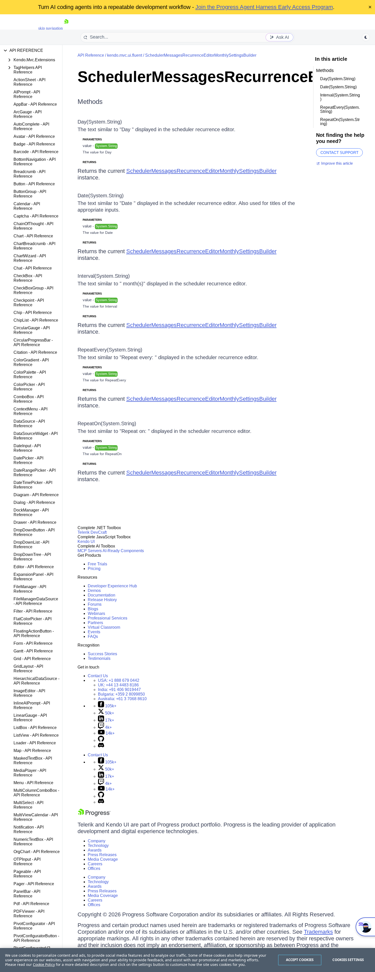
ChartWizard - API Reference (30, 258)
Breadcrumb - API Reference (29, 173)
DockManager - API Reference (31, 512)
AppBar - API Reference (35, 104)
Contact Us (98, 676)
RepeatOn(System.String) (107, 423)
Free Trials (97, 564)
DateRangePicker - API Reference (35, 472)
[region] (187, 960)
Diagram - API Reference (36, 495)
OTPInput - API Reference (27, 861)
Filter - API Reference (33, 611)
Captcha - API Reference (36, 216)
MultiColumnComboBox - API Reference (36, 792)
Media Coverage (103, 859)
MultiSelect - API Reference (28, 804)
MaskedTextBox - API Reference (33, 760)
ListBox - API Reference (35, 727)
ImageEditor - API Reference (29, 693)
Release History (102, 600)
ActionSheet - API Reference (29, 82)
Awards (95, 850)
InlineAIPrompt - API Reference (32, 705)
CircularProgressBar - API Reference (33, 342)
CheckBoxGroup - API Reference (33, 290)
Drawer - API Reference (35, 522)
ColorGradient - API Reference (31, 362)
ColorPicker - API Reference (29, 386)
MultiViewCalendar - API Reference (36, 817)
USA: (118, 680)
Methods (90, 101)
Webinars (96, 613)
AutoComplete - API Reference (31, 126)
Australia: (122, 699)
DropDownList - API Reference (31, 544)
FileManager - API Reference (30, 589)
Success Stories (102, 654)
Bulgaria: (121, 694)
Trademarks (318, 932)
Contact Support (339, 152)
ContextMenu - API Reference (30, 411)
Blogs (93, 609)
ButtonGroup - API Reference (30, 193)
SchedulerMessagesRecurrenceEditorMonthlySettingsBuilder (200, 55)
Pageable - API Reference (27, 873)
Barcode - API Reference (36, 152)
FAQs (93, 636)
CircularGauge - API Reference (32, 330)
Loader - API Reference (35, 743)
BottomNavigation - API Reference (35, 161)
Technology (98, 845)
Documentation (101, 595)
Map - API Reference (32, 750)
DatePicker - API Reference (28, 460)
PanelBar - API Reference (27, 893)
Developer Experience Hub (112, 586)
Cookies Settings (348, 959)
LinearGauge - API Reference (30, 717)
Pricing (94, 568)
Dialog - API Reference (34, 502)
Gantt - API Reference (33, 651)
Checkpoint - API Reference (29, 302)
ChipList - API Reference (36, 320)
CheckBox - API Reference (28, 278)
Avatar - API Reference (34, 136)
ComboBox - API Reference (29, 399)
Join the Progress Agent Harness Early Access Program (264, 7)
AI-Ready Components (123, 551)
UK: (118, 685)
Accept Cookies (300, 959)
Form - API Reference (33, 643)
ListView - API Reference (36, 735)
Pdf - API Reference (31, 904)
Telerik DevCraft (92, 532)
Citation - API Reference (35, 352)
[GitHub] (101, 740)
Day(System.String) (100, 122)
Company (96, 841)
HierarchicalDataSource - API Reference (36, 680)
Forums (95, 604)
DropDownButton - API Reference (34, 532)
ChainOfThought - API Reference (33, 226)
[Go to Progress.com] (94, 815)
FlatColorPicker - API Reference (33, 621)
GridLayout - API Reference (28, 668)
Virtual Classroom (104, 627)
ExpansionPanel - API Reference (33, 576)
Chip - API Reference (33, 312)
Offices (94, 868)
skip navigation (50, 28)
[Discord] (101, 746)
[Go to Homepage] (66, 28)
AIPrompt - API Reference (27, 94)
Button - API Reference (34, 184)
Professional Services (107, 618)
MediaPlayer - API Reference (30, 772)
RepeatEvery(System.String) (110, 350)
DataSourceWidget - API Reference (36, 435)
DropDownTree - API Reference (32, 556)
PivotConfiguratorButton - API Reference (36, 938)
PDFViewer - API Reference (29, 913)
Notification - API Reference (29, 829)
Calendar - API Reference (27, 206)
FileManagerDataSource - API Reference (36, 601)
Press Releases (102, 855)
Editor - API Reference (34, 567)
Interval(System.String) (104, 276)
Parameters (92, 139)
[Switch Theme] (366, 37)
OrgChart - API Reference (37, 851)
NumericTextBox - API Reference (33, 841)
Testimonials (99, 658)
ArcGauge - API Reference (28, 114)
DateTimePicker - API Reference (33, 484)
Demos (94, 590)
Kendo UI (86, 541)
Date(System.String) (101, 195)
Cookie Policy (44, 964)
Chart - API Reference (33, 236)
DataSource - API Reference (29, 423)
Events (94, 632)
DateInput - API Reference (27, 448)
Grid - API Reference (32, 659)
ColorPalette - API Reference (30, 374)
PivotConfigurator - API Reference (34, 925)
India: (119, 689)
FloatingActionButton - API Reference (34, 633)
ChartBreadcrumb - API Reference (34, 245)
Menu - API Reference (33, 783)
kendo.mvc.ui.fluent (124, 55)
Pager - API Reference (34, 884)
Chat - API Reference (33, 268)
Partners (95, 623)
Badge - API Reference (34, 144)
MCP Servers (90, 551)
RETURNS (89, 162)
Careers (95, 864)
